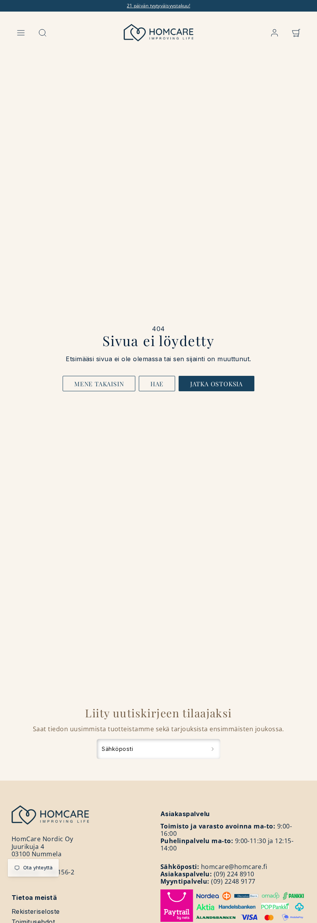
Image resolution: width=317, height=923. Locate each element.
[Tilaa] (212, 749)
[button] (21, 33)
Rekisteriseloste (36, 911)
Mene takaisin (99, 384)
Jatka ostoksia (216, 384)
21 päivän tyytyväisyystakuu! (158, 5)
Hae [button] (157, 384)
